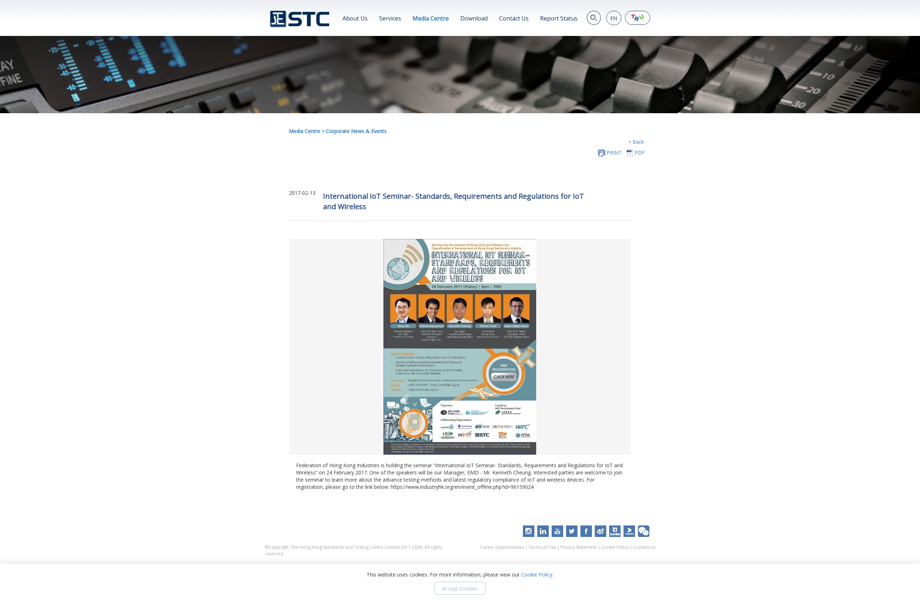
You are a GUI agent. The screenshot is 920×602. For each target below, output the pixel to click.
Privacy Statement (579, 547)
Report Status (559, 18)
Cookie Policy (615, 547)
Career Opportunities (502, 547)
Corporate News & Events (356, 131)
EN (613, 18)
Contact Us (514, 18)
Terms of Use (542, 547)
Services (390, 18)
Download (474, 18)
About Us (355, 18)
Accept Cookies (460, 588)
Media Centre (431, 18)
